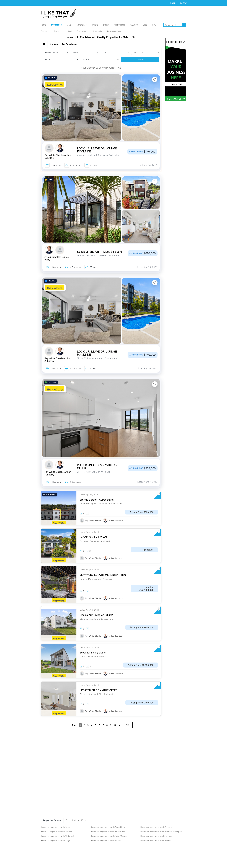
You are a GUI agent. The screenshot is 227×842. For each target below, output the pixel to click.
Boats (106, 25)
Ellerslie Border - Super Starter (97, 499)
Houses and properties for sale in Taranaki (155, 840)
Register (182, 3)
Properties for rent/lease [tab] (76, 820)
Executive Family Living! (93, 652)
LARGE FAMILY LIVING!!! (94, 537)
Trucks (95, 25)
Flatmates (44, 31)
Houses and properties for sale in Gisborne (56, 832)
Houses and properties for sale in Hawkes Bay (108, 832)
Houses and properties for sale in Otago (55, 840)
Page (74, 725)
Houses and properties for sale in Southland (106, 840)
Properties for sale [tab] (52, 820)
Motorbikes (81, 25)
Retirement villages (114, 31)
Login (173, 3)
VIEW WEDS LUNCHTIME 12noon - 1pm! (103, 574)
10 (115, 725)
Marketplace (119, 25)
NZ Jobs (134, 25)
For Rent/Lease (69, 44)
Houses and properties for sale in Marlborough (57, 836)
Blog (145, 25)
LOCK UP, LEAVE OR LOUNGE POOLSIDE (97, 150)
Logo (59, 14)
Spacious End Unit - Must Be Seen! (99, 251)
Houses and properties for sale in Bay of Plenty (108, 827)
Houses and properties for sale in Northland (156, 836)
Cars (69, 25)
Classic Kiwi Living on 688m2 (96, 615)
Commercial (97, 31)
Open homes (82, 31)
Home (43, 25)
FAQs (155, 25)
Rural (70, 31)
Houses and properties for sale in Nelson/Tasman (109, 836)
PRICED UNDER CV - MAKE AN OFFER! (97, 467)
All (44, 44)
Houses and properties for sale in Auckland (56, 827)
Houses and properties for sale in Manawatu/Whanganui (161, 832)
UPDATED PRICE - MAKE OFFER (98, 690)
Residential (58, 31)
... (126, 724)
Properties (56, 24)
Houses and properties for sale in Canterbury (156, 827)
